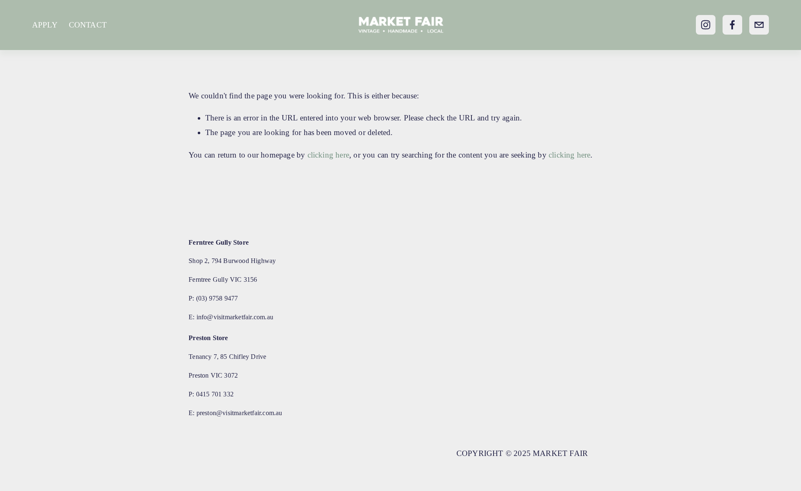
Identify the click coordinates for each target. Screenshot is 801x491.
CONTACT (88, 24)
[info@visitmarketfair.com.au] (759, 25)
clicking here (328, 154)
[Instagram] (705, 25)
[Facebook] (732, 25)
